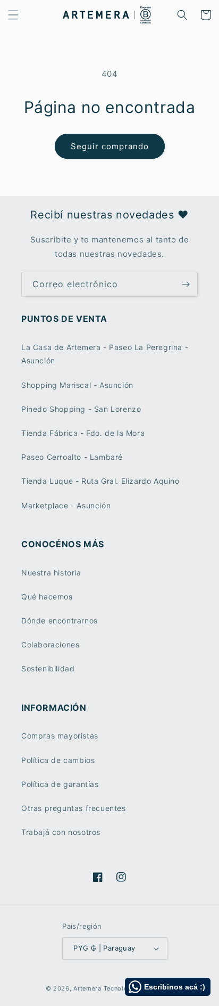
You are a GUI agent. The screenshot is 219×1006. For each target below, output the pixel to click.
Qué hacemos (47, 596)
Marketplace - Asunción (66, 505)
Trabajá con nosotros (60, 832)
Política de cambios (58, 760)
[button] (13, 15)
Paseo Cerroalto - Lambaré (72, 456)
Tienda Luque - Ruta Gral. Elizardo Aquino (100, 480)
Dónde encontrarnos (59, 620)
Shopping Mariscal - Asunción (77, 385)
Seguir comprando (110, 146)
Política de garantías (60, 784)
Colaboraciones (50, 644)
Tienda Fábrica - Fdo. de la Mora (83, 432)
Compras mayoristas (59, 735)
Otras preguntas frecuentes (73, 808)
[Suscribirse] (185, 284)
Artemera (87, 988)
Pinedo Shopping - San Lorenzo (81, 408)
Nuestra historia (51, 572)
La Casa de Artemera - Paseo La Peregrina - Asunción (104, 354)
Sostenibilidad (47, 668)
